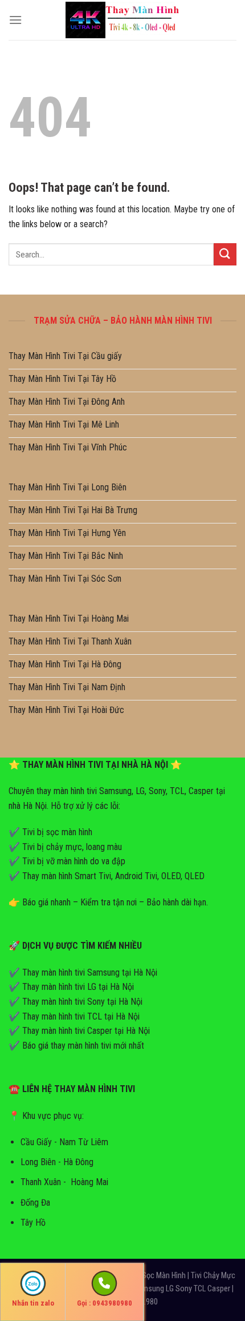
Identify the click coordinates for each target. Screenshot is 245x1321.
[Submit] (225, 254)
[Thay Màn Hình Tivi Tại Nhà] (122, 20)
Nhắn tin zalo (33, 1303)
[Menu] (15, 20)
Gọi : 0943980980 (104, 1303)
